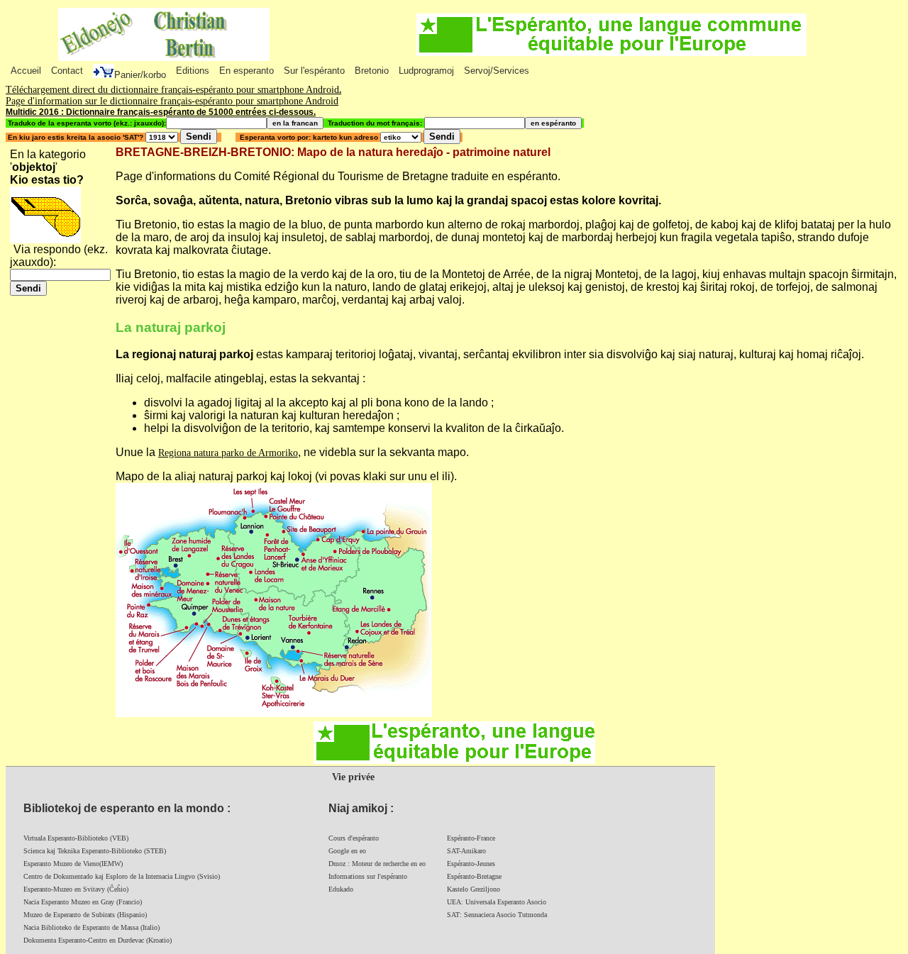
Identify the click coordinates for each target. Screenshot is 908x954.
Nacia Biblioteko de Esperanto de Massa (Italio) (91, 927)
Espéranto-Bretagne (474, 876)
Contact (67, 70)
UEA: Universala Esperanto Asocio (496, 902)
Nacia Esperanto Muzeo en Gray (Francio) (82, 902)
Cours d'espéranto (353, 838)
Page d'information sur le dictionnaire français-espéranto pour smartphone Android (172, 101)
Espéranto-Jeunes (471, 863)
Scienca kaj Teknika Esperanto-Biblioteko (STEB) (94, 851)
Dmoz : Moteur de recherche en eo (377, 863)
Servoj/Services (496, 70)
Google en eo (347, 851)
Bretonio (372, 70)
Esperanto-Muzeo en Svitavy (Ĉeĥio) (75, 889)
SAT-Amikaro (466, 851)
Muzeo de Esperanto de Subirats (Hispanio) (85, 915)
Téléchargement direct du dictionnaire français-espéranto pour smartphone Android (172, 89)
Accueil (26, 70)
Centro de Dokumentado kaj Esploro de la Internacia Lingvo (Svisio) (121, 876)
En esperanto (246, 70)
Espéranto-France (471, 838)
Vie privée (353, 777)
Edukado (340, 889)
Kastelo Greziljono (473, 889)
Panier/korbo (140, 75)
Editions (192, 70)
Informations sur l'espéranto (367, 876)
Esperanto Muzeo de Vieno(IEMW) (73, 863)
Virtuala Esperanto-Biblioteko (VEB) (75, 838)
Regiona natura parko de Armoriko (228, 453)
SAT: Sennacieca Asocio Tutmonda (497, 915)
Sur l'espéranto (314, 70)
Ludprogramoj (426, 70)
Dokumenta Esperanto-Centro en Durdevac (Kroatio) (97, 940)
